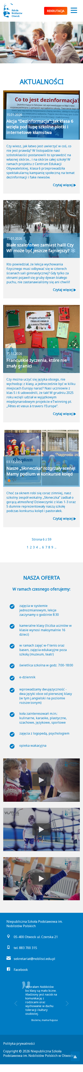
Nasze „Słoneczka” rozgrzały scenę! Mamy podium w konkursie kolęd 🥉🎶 (40, 473)
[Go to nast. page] (57, 547)
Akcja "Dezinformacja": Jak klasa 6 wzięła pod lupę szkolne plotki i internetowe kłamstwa (39, 126)
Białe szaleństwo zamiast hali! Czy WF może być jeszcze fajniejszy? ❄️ (41, 247)
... (40, 547)
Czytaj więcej (63, 185)
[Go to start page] (24, 547)
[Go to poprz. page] (25, 547)
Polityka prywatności (19, 1043)
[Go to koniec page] (58, 547)
